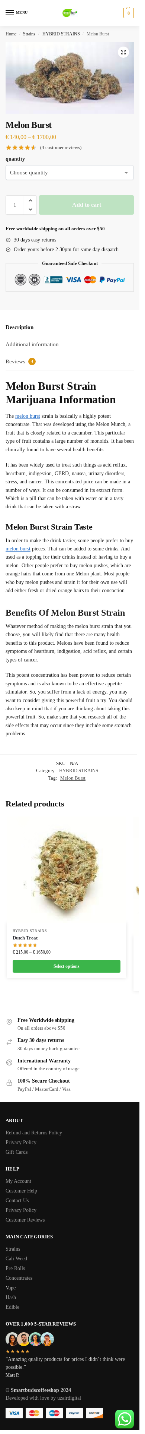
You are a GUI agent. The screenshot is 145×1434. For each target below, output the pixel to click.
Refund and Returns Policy (34, 1132)
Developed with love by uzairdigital (43, 1398)
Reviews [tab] (19, 361)
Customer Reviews (25, 1220)
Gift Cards (17, 1152)
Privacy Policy (21, 1142)
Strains (29, 34)
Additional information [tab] (32, 344)
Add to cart (86, 205)
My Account (18, 1181)
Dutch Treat (25, 938)
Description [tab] (19, 327)
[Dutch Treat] (66, 870)
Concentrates (20, 1278)
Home (11, 34)
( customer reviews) (60, 147)
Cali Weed (17, 1258)
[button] (123, 52)
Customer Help (21, 1191)
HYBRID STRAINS (61, 34)
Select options (67, 966)
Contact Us (17, 1200)
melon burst (27, 416)
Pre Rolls (16, 1268)
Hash (11, 1297)
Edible (13, 1307)
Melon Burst (73, 778)
